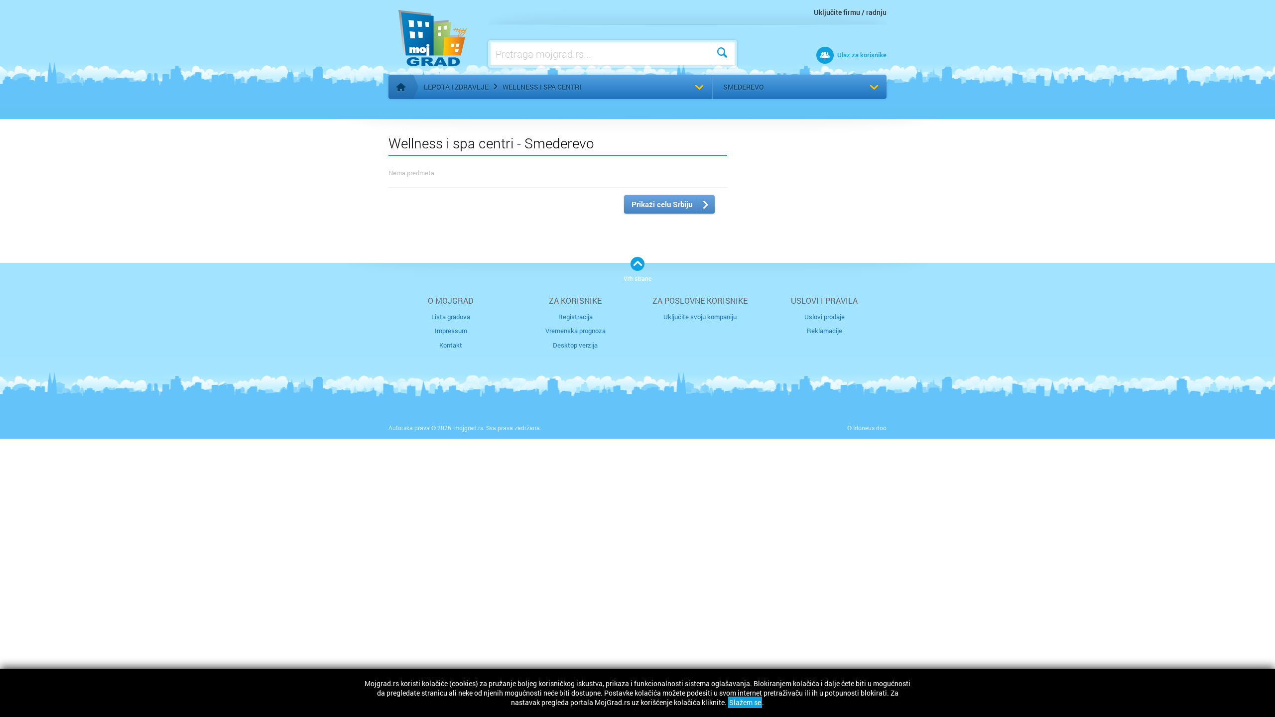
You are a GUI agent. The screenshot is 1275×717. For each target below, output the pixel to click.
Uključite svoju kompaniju (700, 316)
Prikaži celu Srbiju (662, 204)
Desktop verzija (575, 345)
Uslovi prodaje (824, 316)
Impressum (451, 330)
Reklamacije (824, 330)
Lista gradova (450, 316)
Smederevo (743, 87)
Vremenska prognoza (575, 330)
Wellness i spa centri (542, 87)
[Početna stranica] (400, 87)
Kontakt (450, 345)
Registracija (575, 316)
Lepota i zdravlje (456, 87)
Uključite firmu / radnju (850, 12)
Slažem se (745, 702)
